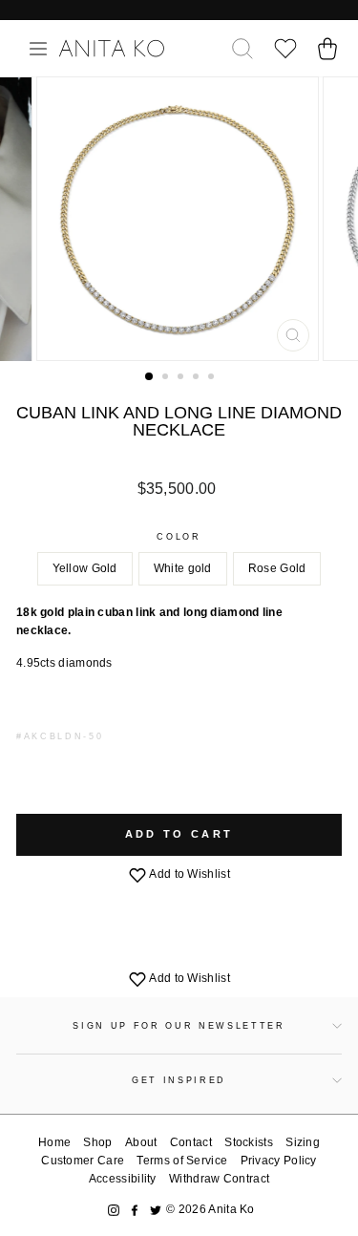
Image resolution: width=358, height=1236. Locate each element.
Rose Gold (277, 568)
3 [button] (182, 378)
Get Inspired (179, 1080)
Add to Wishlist (188, 874)
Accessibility (123, 1178)
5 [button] (213, 378)
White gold (183, 568)
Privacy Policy (279, 1160)
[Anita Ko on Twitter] (155, 1210)
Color (178, 537)
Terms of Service (182, 1160)
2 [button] (167, 378)
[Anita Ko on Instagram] (113, 1210)
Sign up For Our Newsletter (179, 1026)
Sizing (302, 1142)
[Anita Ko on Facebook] (134, 1210)
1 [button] (150, 377)
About (141, 1142)
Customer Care (82, 1160)
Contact (191, 1142)
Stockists (248, 1142)
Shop (97, 1142)
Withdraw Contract (219, 1178)
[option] (179, 218)
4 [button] (197, 378)
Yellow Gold (85, 568)
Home (54, 1142)
